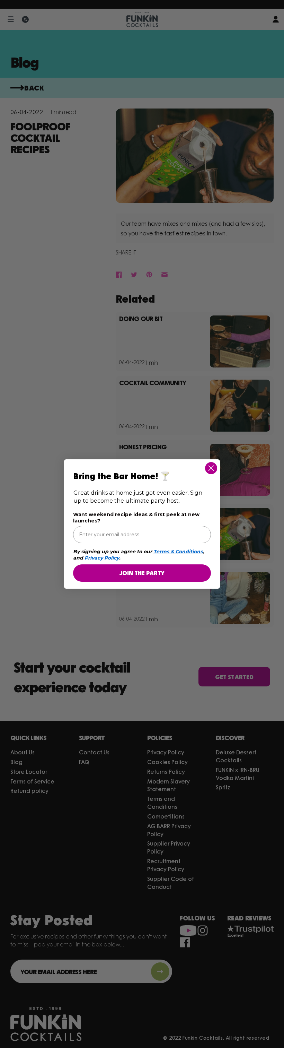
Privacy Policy (102, 558)
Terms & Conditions (178, 551)
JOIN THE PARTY (142, 573)
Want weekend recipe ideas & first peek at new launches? (136, 517)
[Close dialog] (211, 468)
